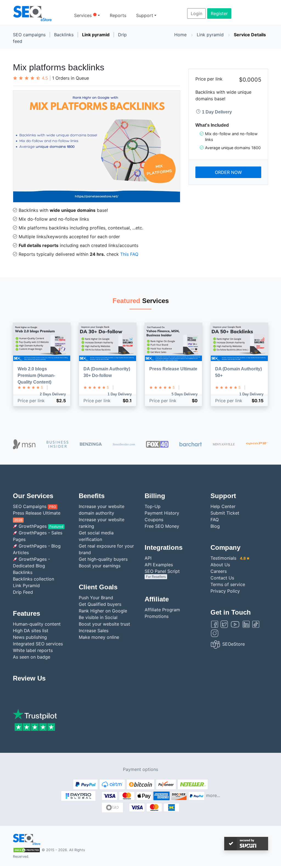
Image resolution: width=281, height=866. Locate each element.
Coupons (154, 519)
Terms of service (227, 584)
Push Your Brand (96, 597)
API (148, 558)
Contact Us (222, 578)
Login (196, 13)
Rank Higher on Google (103, 611)
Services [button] (85, 15)
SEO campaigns (29, 34)
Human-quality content (37, 624)
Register (219, 13)
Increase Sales (93, 630)
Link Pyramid (26, 585)
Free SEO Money (162, 526)
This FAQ (129, 254)
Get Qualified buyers (100, 604)
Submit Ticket (224, 513)
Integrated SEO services (38, 643)
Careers (218, 571)
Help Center (222, 506)
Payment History (162, 513)
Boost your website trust (104, 624)
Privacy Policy (225, 591)
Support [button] (144, 15)
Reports (118, 15)
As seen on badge (31, 657)
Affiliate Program (162, 609)
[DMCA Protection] (26, 849)
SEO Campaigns (34, 506)
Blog (215, 526)
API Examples (159, 564)
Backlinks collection (33, 579)
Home (180, 34)
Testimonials (228, 558)
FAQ (214, 519)
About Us (220, 564)
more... (213, 795)
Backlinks (64, 34)
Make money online (99, 637)
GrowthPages (40, 526)
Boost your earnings (99, 565)
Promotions (156, 616)
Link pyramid (95, 34)
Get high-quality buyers (103, 559)
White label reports (33, 650)
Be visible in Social (98, 617)
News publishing (30, 637)
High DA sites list (30, 630)
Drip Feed (23, 592)
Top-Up (153, 506)
